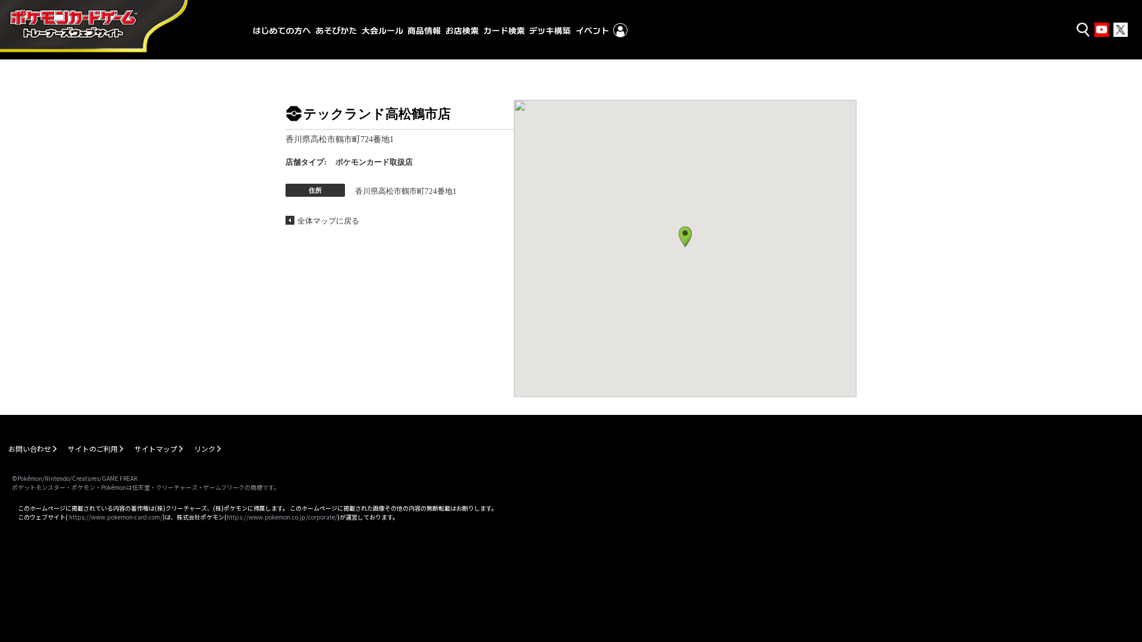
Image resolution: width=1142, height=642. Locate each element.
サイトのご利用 (93, 448)
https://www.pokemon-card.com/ (115, 516)
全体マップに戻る (328, 220)
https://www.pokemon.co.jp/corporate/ (282, 516)
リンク (204, 448)
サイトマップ (155, 448)
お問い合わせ (29, 448)
